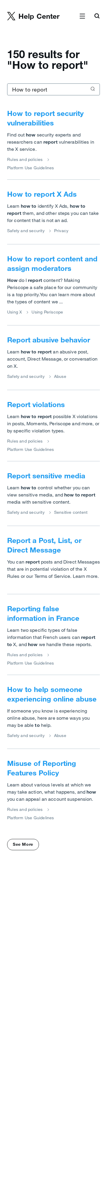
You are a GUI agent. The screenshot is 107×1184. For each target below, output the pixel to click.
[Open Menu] (82, 16)
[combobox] (53, 89)
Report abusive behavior (48, 339)
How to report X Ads (42, 194)
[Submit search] (92, 89)
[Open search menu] (97, 16)
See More (23, 844)
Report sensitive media (46, 475)
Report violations (36, 404)
